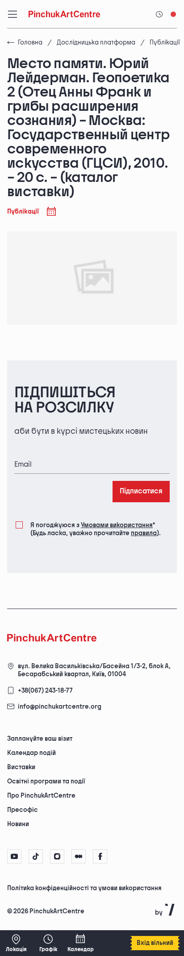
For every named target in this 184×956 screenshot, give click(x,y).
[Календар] (80, 943)
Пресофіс (22, 810)
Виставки (21, 767)
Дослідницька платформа (96, 42)
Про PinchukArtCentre (41, 795)
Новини (18, 824)
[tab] (84, 887)
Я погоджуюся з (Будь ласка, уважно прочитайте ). (95, 529)
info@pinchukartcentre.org (59, 706)
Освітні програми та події (46, 781)
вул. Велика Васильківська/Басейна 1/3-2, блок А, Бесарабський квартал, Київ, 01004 (94, 670)
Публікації (165, 42)
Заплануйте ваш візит (39, 738)
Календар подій (31, 753)
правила (144, 533)
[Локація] (16, 943)
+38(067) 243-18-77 (45, 690)
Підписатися (141, 491)
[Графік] (48, 943)
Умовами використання (117, 525)
